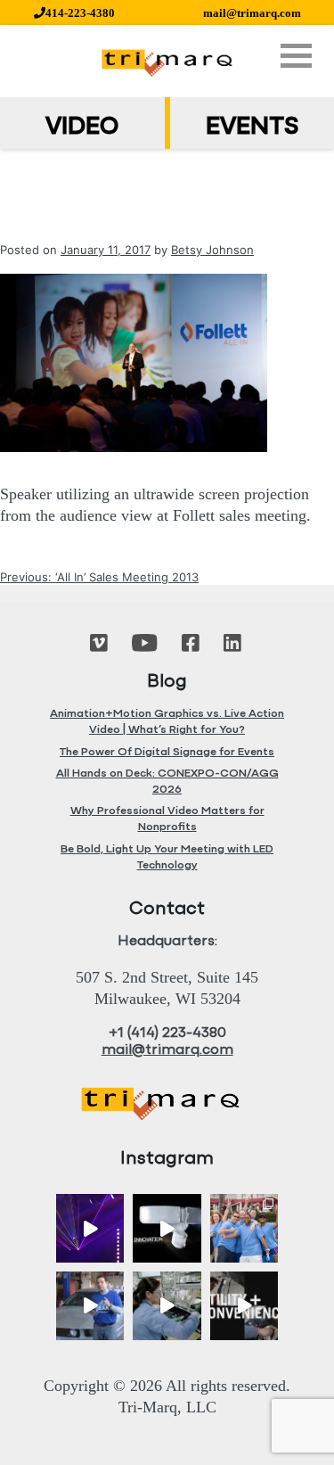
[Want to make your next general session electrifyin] (90, 1228)
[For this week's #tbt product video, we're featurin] (167, 1228)
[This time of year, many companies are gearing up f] (244, 1306)
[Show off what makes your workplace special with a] (167, 1306)
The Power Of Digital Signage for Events (167, 752)
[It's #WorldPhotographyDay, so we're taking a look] (244, 1228)
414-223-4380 (80, 13)
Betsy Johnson (212, 250)
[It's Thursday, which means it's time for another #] (90, 1306)
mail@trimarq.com (252, 13)
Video (81, 127)
